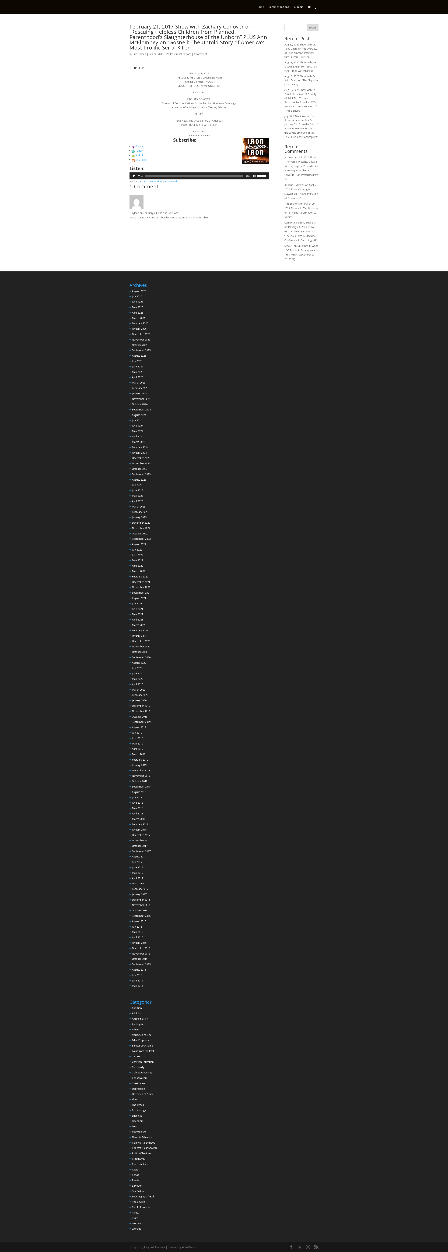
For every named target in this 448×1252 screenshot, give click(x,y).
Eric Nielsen (139, 54)
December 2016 (141, 899)
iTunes (139, 146)
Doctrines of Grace (142, 1094)
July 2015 (137, 975)
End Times (138, 1104)
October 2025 (140, 345)
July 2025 (137, 361)
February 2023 (140, 511)
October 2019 (140, 716)
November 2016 (141, 905)
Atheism (136, 1029)
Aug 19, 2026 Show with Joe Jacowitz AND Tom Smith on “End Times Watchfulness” (300, 66)
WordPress (189, 1247)
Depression (138, 1088)
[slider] (262, 175)
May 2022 (137, 560)
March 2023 (138, 506)
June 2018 (137, 802)
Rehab (135, 1174)
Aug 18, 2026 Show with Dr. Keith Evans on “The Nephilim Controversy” (301, 80)
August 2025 (139, 355)
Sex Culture (138, 1191)
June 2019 (137, 738)
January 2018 (139, 829)
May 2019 (137, 743)
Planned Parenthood (143, 1142)
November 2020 (141, 646)
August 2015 (139, 969)
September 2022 (141, 538)
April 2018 (137, 813)
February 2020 (140, 695)
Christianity (138, 1067)
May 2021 (137, 614)
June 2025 (137, 366)
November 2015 (141, 953)
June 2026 (137, 301)
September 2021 (141, 592)
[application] (199, 175)
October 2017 (140, 845)
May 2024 (137, 431)
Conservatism (140, 1078)
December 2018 (141, 770)
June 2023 (137, 490)
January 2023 (139, 517)
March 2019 (138, 754)
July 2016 (137, 926)
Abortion (137, 1008)
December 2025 (141, 334)
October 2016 (140, 910)
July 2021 (137, 603)
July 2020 (137, 668)
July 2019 (137, 732)
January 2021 (139, 635)
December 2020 (141, 641)
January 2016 (139, 942)
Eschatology (139, 1110)
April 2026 (137, 312)
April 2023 (137, 501)
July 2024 (137, 420)
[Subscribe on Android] (133, 155)
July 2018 (137, 797)
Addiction (137, 1013)
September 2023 (141, 474)
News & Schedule (142, 1137)
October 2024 (140, 404)
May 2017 (137, 872)
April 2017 (137, 878)
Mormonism (139, 1131)
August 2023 (139, 479)
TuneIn (139, 150)
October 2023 (140, 468)
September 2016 (141, 915)
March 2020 (138, 689)
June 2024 (137, 425)
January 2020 (139, 700)
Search (313, 27)
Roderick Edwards (294, 185)
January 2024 (139, 452)
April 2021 (137, 619)
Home (260, 7)
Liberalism (138, 1121)
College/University (142, 1072)
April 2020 (137, 684)
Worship (136, 1228)
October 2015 (140, 958)
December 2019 (141, 705)
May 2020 (137, 678)
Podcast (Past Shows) (178, 54)
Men (134, 1126)
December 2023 (141, 458)
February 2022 (140, 576)
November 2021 (141, 587)
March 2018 (138, 819)
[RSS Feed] (133, 159)
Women (136, 1223)
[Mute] (254, 176)
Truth (135, 1218)
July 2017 (137, 862)
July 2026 (137, 296)
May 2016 (137, 932)
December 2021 (141, 582)
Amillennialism (140, 1018)
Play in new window (151, 181)
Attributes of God (142, 1035)
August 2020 (139, 662)
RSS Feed (140, 159)
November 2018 (141, 775)
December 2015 (141, 948)
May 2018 (137, 808)
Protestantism (140, 1164)
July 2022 (137, 549)
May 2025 (137, 372)
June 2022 (137, 555)
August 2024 (139, 415)
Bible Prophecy (140, 1040)
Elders (135, 1099)
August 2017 (139, 856)
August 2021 (139, 598)
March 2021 (138, 625)
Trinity (135, 1212)
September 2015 (141, 964)
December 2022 (141, 522)
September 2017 (141, 851)
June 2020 (137, 673)
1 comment (200, 54)
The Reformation (141, 1207)
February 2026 (140, 323)
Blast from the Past (143, 1051)
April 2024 (137, 436)
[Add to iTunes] (133, 146)
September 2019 (141, 721)
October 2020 (140, 652)
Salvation (137, 1185)
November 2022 (141, 528)
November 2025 (141, 339)
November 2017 (141, 840)
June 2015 (137, 980)
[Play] (134, 176)
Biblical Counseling (142, 1045)
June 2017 (137, 867)
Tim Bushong (292, 203)
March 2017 (138, 883)
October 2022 (140, 533)
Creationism (139, 1083)
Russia (135, 1180)
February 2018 (140, 824)
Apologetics (138, 1024)
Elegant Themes (154, 1247)
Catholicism (138, 1056)
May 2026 (137, 307)
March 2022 (138, 571)
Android (139, 155)
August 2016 (139, 921)
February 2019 (140, 759)
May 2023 (137, 495)
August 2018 (139, 792)
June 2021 (137, 609)
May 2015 (137, 985)
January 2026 (139, 328)
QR (310, 7)
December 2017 (141, 835)
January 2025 (139, 393)
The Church (138, 1201)
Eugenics (137, 1115)
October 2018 (140, 781)
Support (298, 7)
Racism (136, 1169)
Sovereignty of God (143, 1196)
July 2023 (137, 485)
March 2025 (138, 382)
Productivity (138, 1158)
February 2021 (140, 630)
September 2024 (141, 409)
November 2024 (141, 398)
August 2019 (139, 727)
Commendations (278, 7)
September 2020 (141, 657)
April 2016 (137, 937)
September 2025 (141, 350)
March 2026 (138, 318)
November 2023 (141, 463)
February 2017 (140, 889)
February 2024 (140, 447)
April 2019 (137, 748)
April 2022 (137, 565)
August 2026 (139, 291)
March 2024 (138, 442)
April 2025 (137, 377)
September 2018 (141, 786)
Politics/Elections (141, 1153)
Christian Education (143, 1061)
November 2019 (141, 711)
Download (171, 181)
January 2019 (139, 765)
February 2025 (140, 388)
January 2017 (139, 894)
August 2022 (139, 544)
